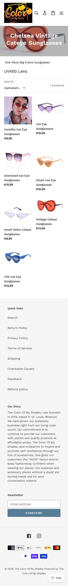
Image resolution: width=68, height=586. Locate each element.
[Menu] (61, 13)
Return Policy (18, 328)
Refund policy (18, 389)
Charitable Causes (21, 369)
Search (13, 317)
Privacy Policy (18, 338)
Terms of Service (20, 348)
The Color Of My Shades (29, 568)
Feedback (15, 379)
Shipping (14, 358)
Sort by (9, 81)
